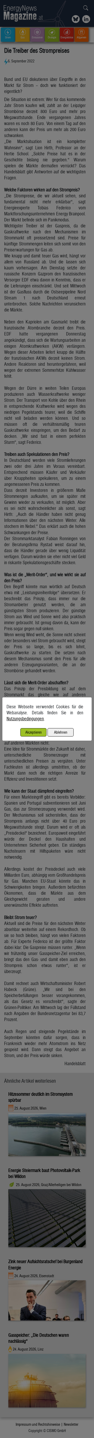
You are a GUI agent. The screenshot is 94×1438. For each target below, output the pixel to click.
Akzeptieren (33, 732)
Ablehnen (60, 732)
